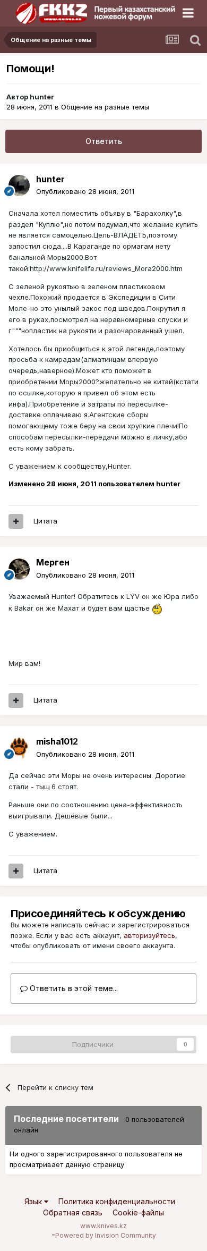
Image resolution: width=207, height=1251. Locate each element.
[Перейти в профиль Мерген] (19, 569)
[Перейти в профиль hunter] (19, 185)
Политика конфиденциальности (116, 1201)
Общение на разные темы (105, 107)
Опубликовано (85, 191)
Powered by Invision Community (105, 1235)
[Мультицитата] (15, 521)
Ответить (103, 141)
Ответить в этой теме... (73, 988)
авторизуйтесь (149, 935)
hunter (42, 96)
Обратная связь (72, 1212)
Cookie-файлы (138, 1212)
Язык (34, 1201)
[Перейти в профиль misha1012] (19, 748)
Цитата (45, 521)
